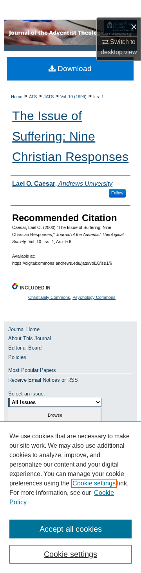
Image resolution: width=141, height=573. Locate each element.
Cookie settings (94, 483)
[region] (70, 497)
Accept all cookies (71, 529)
